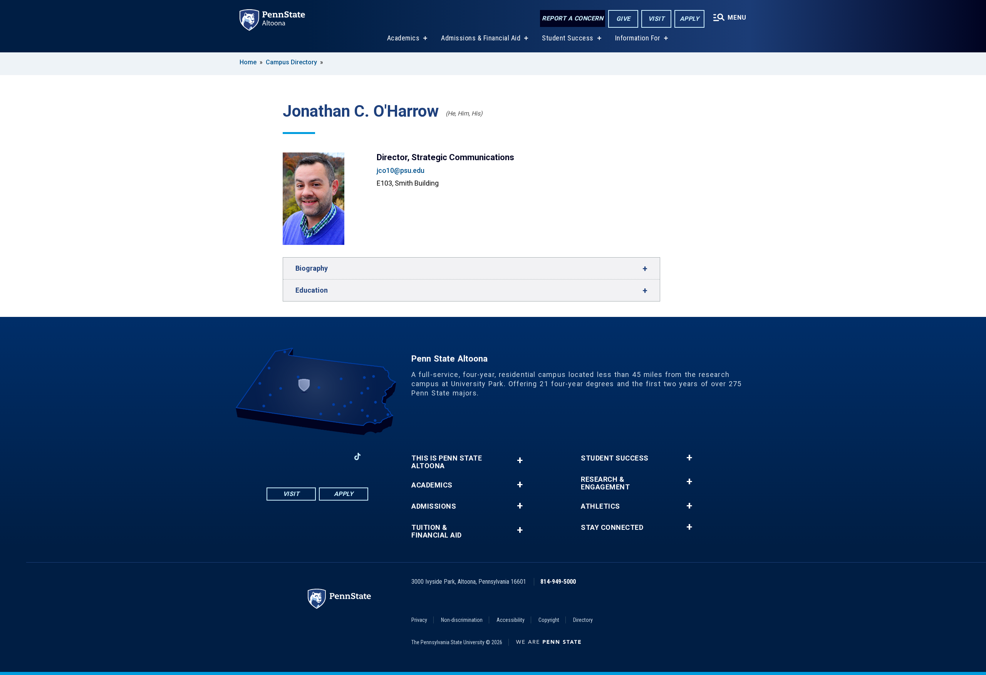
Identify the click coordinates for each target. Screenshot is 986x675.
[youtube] (317, 456)
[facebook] (277, 456)
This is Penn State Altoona (446, 462)
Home (248, 62)
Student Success (568, 38)
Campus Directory (291, 62)
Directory (583, 620)
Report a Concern (572, 18)
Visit (656, 18)
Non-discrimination (462, 620)
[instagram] (297, 456)
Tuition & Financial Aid (436, 531)
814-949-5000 (558, 581)
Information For (638, 38)
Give (623, 18)
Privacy (419, 620)
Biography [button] (311, 268)
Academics (403, 38)
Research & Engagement (605, 483)
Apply (689, 18)
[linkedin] (337, 456)
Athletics (600, 506)
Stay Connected (612, 527)
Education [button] (311, 290)
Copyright (548, 620)
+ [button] (520, 460)
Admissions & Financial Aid (480, 38)
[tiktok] (357, 456)
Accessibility (510, 620)
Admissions (433, 506)
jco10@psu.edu (400, 170)
